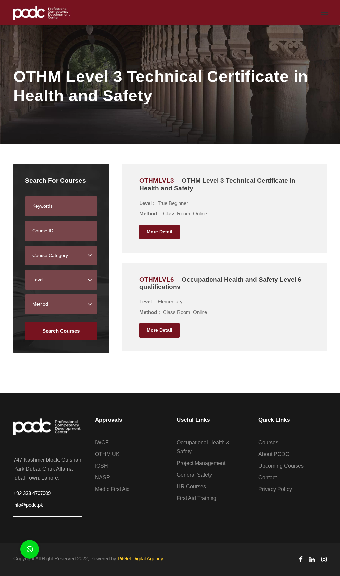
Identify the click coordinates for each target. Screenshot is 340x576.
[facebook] (301, 559)
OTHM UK (107, 454)
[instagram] (324, 559)
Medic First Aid (112, 489)
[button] (29, 549)
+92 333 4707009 (32, 493)
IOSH (101, 466)
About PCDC (273, 454)
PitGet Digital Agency (140, 558)
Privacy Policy (275, 489)
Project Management (201, 463)
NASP (102, 477)
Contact (267, 477)
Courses (268, 442)
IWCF (102, 442)
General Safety (194, 475)
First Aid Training (196, 498)
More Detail (159, 231)
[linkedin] (312, 559)
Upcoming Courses (281, 466)
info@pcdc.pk (28, 505)
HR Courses (191, 486)
